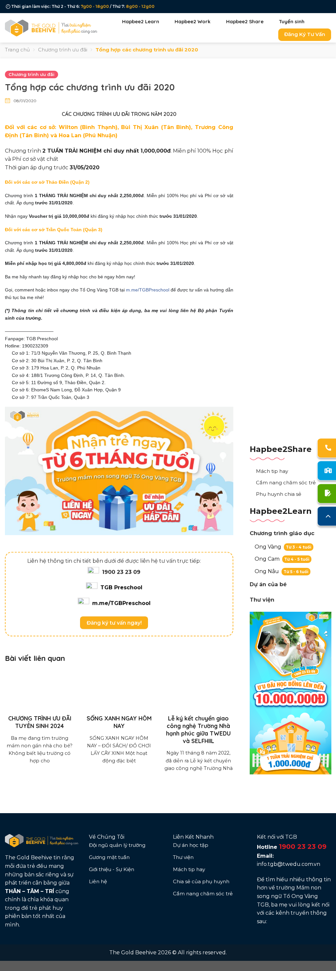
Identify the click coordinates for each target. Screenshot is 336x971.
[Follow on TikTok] (277, 937)
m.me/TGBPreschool (147, 289)
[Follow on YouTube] (284, 937)
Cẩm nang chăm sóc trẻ (286, 482)
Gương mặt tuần (109, 857)
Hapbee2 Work (192, 21)
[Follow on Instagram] (269, 937)
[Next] (225, 715)
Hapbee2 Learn (140, 21)
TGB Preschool (121, 588)
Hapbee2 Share (244, 21)
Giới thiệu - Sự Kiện (111, 869)
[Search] (323, 21)
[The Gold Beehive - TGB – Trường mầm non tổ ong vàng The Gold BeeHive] (51, 27)
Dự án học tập (190, 845)
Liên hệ (98, 881)
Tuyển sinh (291, 21)
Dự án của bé (268, 584)
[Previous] (13, 715)
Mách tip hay (272, 471)
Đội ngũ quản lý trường (117, 845)
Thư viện (262, 600)
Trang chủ (17, 50)
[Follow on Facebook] (260, 937)
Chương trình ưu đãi (62, 50)
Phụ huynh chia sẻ (278, 494)
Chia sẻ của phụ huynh (201, 881)
